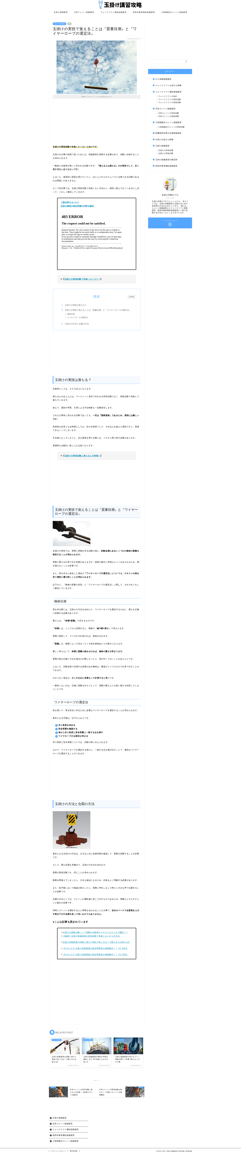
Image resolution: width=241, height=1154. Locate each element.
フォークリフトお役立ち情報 (168, 85)
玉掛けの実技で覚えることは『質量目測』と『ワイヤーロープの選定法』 (98, 310)
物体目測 (71, 314)
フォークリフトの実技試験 (169, 102)
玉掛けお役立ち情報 (164, 139)
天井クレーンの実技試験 (168, 116)
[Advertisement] (97, 123)
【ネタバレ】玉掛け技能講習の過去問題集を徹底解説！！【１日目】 (95, 948)
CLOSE (131, 296)
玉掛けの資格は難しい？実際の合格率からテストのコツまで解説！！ (95, 932)
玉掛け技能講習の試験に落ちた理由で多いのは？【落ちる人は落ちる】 (96, 942)
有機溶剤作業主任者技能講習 (168, 133)
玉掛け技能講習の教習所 (166, 160)
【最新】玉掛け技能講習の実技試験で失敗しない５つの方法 (91, 936)
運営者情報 (73, 1151)
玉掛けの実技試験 (59, 24)
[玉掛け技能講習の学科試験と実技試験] (120, 8)
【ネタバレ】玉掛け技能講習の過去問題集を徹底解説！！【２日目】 (95, 954)
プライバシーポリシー (58, 1151)
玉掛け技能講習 (61, 12)
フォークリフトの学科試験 (169, 99)
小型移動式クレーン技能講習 (174, 12)
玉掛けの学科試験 (165, 150)
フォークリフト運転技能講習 (113, 12)
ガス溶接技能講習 (163, 79)
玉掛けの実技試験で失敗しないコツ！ (82, 279)
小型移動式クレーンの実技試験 (171, 127)
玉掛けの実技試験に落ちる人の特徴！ (82, 456)
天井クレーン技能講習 (84, 12)
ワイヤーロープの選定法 (77, 317)
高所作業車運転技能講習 (144, 12)
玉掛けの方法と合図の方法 (77, 324)
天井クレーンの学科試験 (168, 113)
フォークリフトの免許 (167, 96)
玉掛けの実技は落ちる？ (76, 305)
